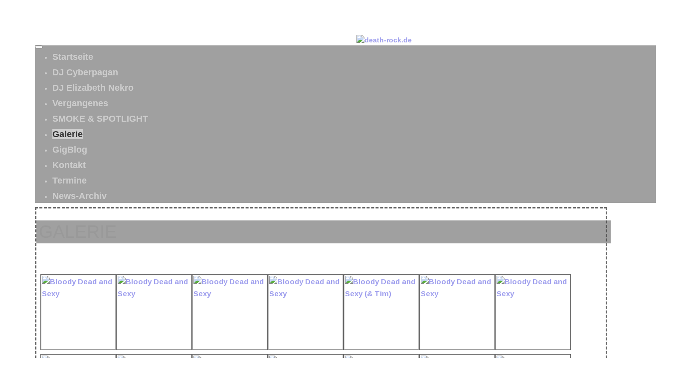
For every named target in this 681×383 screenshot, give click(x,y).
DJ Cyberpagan (85, 72)
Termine (69, 181)
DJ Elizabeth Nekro (93, 88)
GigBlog (69, 150)
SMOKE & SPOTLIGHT (100, 119)
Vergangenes (80, 103)
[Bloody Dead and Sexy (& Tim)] (381, 347)
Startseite (72, 57)
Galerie (67, 134)
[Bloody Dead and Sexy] (78, 347)
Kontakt (69, 165)
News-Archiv (79, 196)
